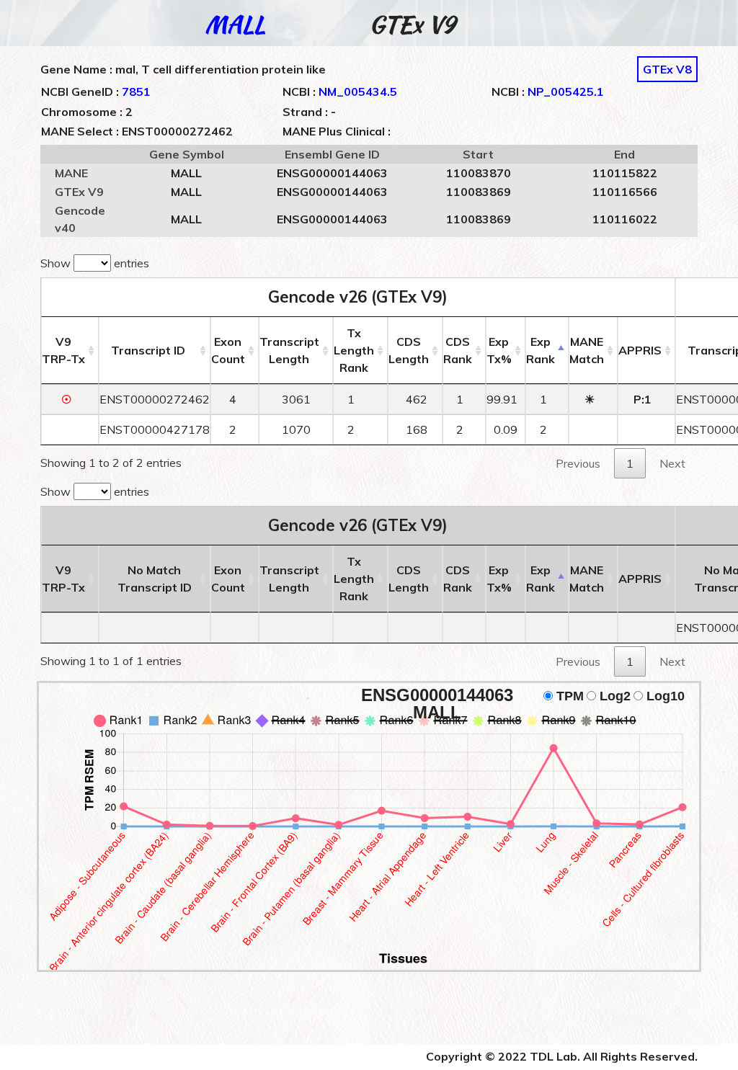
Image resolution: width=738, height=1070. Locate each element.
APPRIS (640, 350)
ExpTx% (499, 350)
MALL (235, 24)
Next (672, 463)
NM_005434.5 (358, 91)
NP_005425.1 (566, 91)
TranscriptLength (289, 350)
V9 (63, 350)
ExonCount (228, 350)
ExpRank (540, 350)
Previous (578, 463)
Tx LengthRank (354, 350)
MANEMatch (586, 350)
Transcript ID (148, 350)
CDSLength (408, 350)
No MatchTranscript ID (154, 578)
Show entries (94, 263)
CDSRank (457, 350)
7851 (136, 91)
